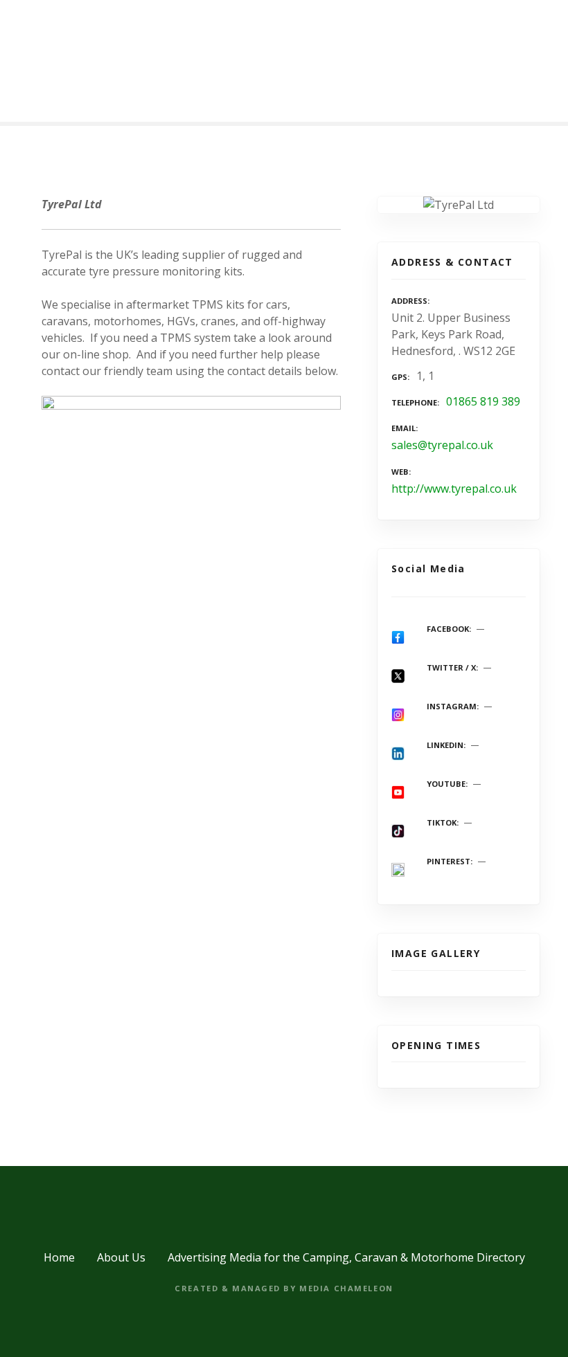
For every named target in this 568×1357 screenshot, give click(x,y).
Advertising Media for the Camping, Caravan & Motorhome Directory (346, 1257)
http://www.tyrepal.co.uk (454, 488)
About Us (121, 1257)
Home (59, 1257)
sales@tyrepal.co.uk (442, 445)
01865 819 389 (483, 401)
